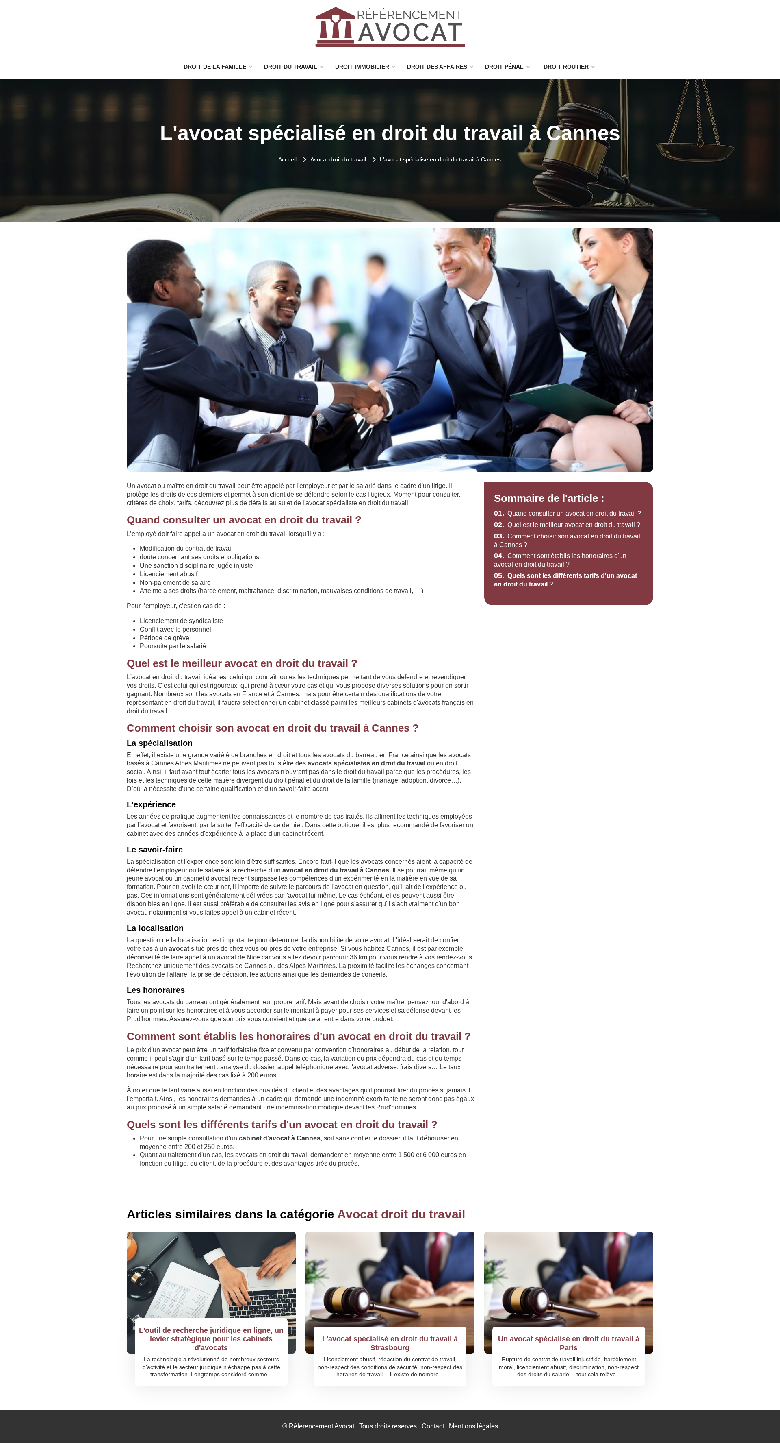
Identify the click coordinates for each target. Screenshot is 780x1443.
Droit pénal (504, 66)
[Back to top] (758, 1420)
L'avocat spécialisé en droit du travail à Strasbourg (390, 1343)
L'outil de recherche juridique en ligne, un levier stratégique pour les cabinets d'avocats (211, 1339)
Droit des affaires (437, 66)
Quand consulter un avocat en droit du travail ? (567, 513)
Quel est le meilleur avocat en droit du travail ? (567, 524)
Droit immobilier (362, 66)
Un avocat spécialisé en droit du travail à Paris (568, 1343)
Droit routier (566, 66)
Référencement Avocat (321, 1426)
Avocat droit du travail (338, 159)
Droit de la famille (215, 66)
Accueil (287, 159)
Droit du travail (290, 66)
